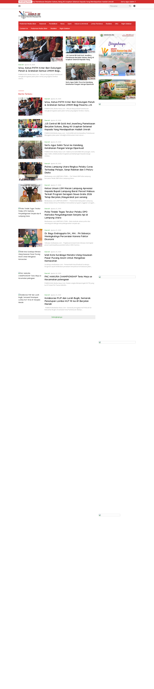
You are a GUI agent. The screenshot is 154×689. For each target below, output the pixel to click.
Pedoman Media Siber (28, 24)
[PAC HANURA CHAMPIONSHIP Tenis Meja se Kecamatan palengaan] (30, 281)
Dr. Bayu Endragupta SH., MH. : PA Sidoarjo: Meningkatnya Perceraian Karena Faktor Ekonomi (68, 236)
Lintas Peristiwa (97, 24)
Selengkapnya (57, 317)
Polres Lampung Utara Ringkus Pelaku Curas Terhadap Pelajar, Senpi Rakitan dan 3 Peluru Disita (69, 169)
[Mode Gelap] (134, 6)
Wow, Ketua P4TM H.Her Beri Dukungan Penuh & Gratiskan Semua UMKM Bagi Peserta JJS (39, 70)
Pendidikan (53, 24)
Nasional (42, 24)
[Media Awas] (29, 15)
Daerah (21, 65)
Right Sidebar (126, 24)
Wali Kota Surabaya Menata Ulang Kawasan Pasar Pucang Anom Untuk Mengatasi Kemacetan (68, 258)
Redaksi (109, 24)
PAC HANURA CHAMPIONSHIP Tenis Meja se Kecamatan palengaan (68, 278)
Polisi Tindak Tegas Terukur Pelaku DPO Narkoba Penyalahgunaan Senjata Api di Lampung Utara (66, 214)
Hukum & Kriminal (81, 24)
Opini (69, 24)
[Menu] (19, 6)
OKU (116, 24)
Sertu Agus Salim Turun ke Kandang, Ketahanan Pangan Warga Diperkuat (80, 83)
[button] (130, 6)
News (62, 24)
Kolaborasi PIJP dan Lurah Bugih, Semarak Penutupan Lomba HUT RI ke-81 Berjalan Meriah (68, 301)
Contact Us (24, 28)
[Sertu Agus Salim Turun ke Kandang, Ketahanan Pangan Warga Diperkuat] (80, 71)
